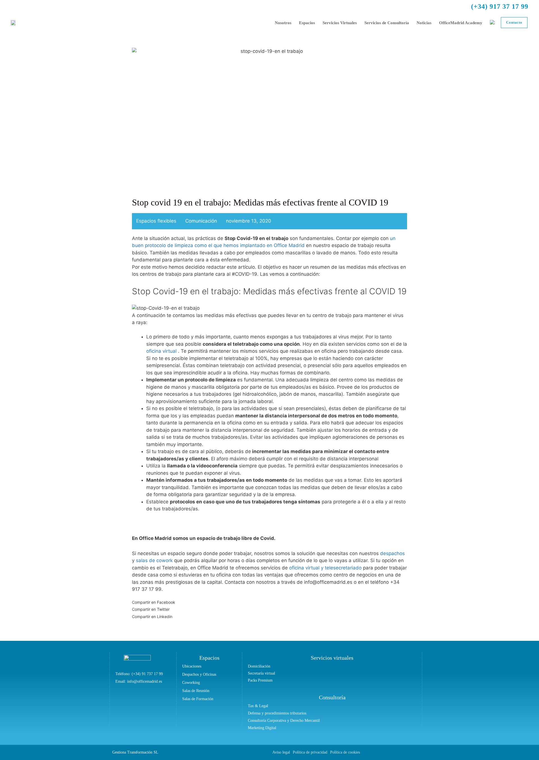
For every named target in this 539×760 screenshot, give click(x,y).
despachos (392, 553)
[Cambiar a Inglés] (492, 22)
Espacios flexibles (156, 221)
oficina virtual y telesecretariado (325, 568)
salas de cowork (155, 560)
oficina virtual (161, 351)
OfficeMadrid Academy (460, 23)
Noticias (424, 23)
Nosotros (283, 23)
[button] (269, 602)
